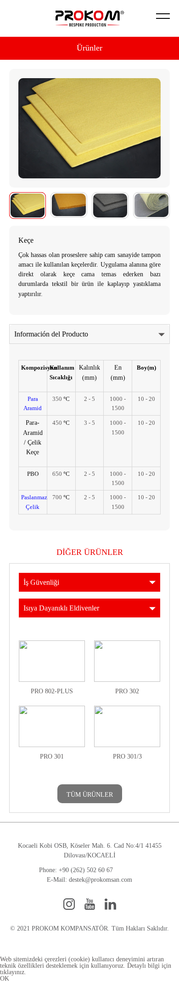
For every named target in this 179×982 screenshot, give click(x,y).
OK (4, 978)
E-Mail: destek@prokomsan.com (89, 879)
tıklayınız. (13, 972)
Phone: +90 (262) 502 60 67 (76, 870)
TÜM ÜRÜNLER (90, 794)
